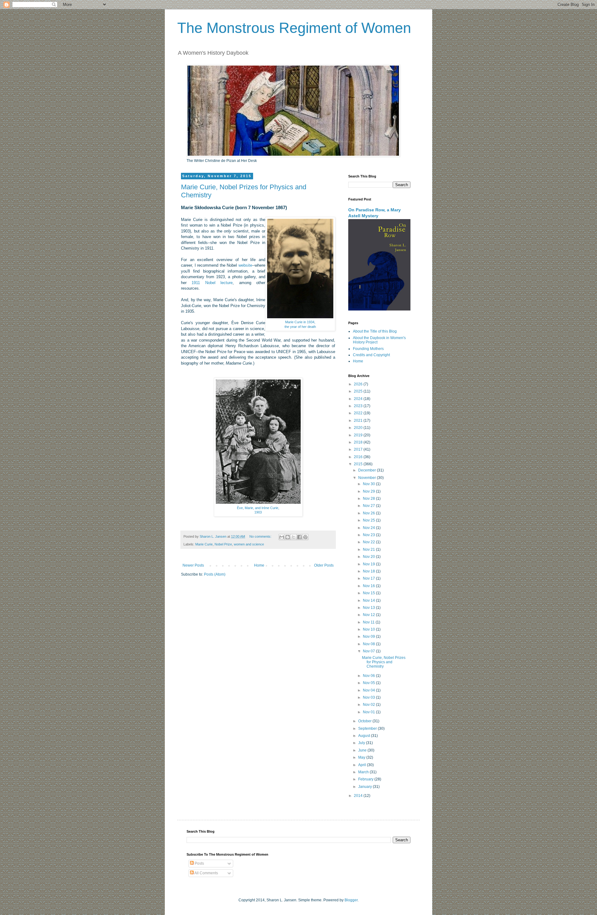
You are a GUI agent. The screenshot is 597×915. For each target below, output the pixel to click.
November (367, 478)
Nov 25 (369, 520)
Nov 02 (369, 704)
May (362, 757)
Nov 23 (369, 535)
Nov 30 (369, 484)
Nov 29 (369, 491)
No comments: (260, 536)
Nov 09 (369, 636)
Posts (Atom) (214, 574)
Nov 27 (369, 505)
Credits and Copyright (371, 355)
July (362, 743)
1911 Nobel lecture (212, 282)
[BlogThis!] (288, 537)
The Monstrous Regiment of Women (294, 28)
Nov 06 (369, 676)
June (363, 750)
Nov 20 (369, 556)
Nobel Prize (223, 544)
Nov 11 (369, 622)
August (364, 735)
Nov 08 (369, 644)
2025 (358, 391)
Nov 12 (369, 615)
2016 (358, 457)
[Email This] (282, 537)
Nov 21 (369, 549)
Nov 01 (369, 712)
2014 (358, 795)
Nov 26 (369, 513)
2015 (358, 464)
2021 (358, 420)
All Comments (206, 873)
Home (259, 565)
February (366, 779)
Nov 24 (369, 528)
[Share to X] (293, 537)
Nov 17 (369, 578)
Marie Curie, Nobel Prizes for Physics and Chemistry (383, 662)
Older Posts (324, 565)
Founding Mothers (368, 349)
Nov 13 (369, 607)
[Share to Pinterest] (305, 537)
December (367, 470)
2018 (358, 442)
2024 (358, 399)
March (364, 772)
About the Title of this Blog (375, 331)
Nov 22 (369, 542)
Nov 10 (369, 629)
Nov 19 (369, 564)
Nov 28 (369, 498)
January (365, 786)
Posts (199, 863)
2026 (358, 384)
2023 (358, 406)
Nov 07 (369, 651)
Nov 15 (369, 593)
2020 (358, 427)
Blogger (351, 900)
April (362, 765)
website (245, 265)
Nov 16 (369, 586)
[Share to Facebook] (299, 537)
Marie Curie (204, 544)
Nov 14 (369, 600)
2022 (358, 413)
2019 (358, 435)
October (365, 721)
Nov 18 (369, 571)
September (368, 728)
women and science (249, 544)
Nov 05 (369, 683)
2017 (358, 449)
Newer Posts (193, 565)
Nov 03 (369, 697)
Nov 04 (369, 690)
